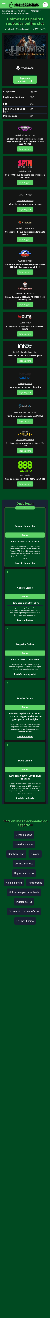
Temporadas (35, 882)
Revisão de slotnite (25, 563)
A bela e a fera (14, 882)
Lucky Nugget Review (25, 439)
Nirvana (35, 854)
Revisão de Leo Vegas (25, 293)
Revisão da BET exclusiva (25, 412)
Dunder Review (25, 736)
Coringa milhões (24, 863)
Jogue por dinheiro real (25, 80)
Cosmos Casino (25, 921)
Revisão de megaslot (25, 674)
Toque (25, 535)
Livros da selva (24, 834)
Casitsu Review (25, 620)
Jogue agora (25, 149)
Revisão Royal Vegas (25, 228)
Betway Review (25, 383)
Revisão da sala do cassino (25, 352)
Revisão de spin (25, 171)
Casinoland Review (25, 200)
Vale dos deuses (24, 844)
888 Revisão (25, 475)
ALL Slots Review (25, 261)
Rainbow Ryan (16, 854)
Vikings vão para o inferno (24, 911)
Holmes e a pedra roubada (24, 892)
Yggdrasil (34, 91)
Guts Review (25, 322)
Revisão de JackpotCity (25, 135)
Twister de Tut (24, 901)
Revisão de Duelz (25, 798)
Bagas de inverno (24, 873)
